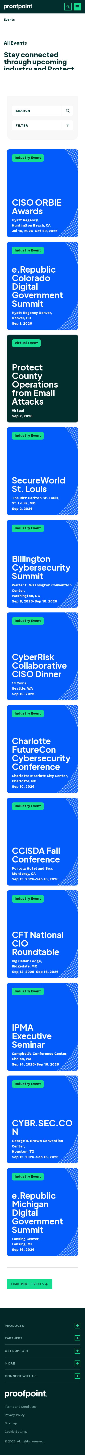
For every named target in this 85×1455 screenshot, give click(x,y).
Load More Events (27, 1284)
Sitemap (11, 1423)
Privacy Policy (14, 1415)
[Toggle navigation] (77, 6)
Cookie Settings (16, 1431)
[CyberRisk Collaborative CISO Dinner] (42, 656)
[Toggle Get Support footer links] (77, 1351)
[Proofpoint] (18, 6)
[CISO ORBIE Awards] (42, 193)
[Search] (68, 6)
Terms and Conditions (21, 1406)
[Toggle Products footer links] (77, 1325)
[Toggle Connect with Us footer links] (77, 1376)
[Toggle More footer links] (77, 1363)
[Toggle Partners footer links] (77, 1338)
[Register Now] (42, 286)
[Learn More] (42, 471)
